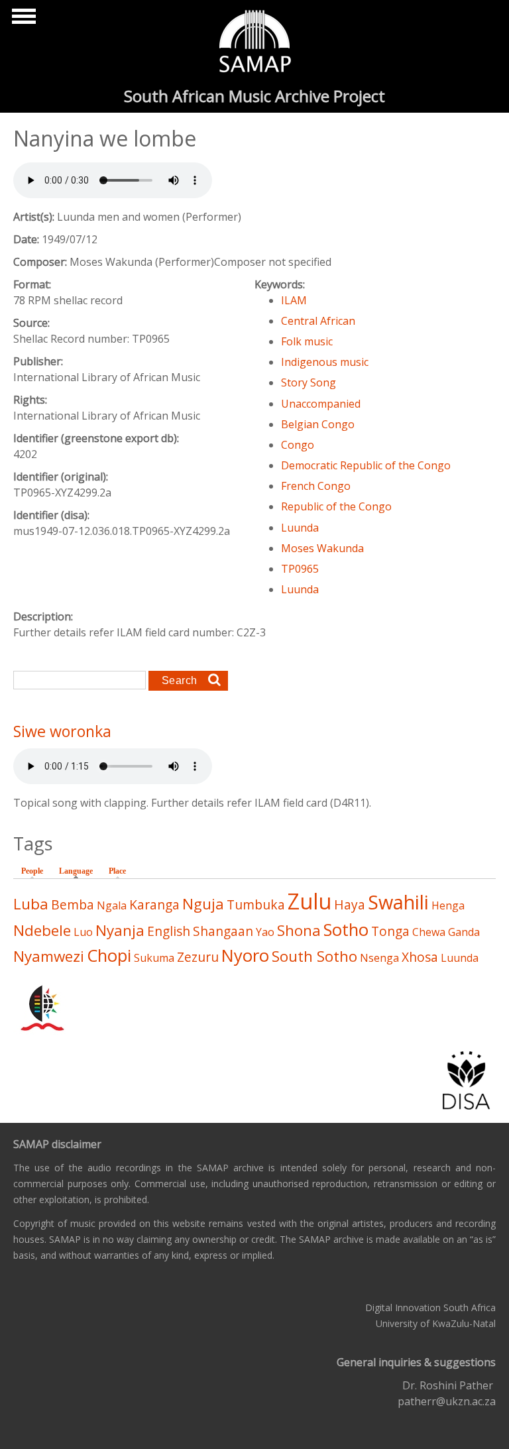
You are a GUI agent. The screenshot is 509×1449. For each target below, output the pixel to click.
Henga (448, 905)
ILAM (294, 300)
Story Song (308, 382)
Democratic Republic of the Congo (366, 465)
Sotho (345, 929)
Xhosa (420, 957)
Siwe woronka (62, 731)
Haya (349, 904)
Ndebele (42, 930)
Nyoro (245, 955)
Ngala (112, 905)
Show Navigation (22, 20)
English (168, 931)
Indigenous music (324, 362)
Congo (297, 444)
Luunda (300, 527)
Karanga (154, 904)
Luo (83, 932)
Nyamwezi (48, 956)
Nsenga (379, 958)
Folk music (307, 341)
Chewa (428, 932)
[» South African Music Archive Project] (255, 43)
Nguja (203, 904)
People (32, 871)
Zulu (309, 901)
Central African (318, 321)
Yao (265, 932)
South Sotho (314, 956)
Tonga (390, 931)
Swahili (398, 902)
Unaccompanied (321, 403)
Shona (299, 930)
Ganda (464, 932)
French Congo (316, 486)
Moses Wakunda (322, 548)
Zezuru (198, 957)
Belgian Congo (318, 424)
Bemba (72, 904)
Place (117, 871)
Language (79, 871)
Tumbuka (256, 904)
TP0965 (300, 568)
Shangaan (223, 931)
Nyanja (119, 930)
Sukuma (154, 958)
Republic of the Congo (336, 506)
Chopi (109, 955)
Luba (30, 904)
